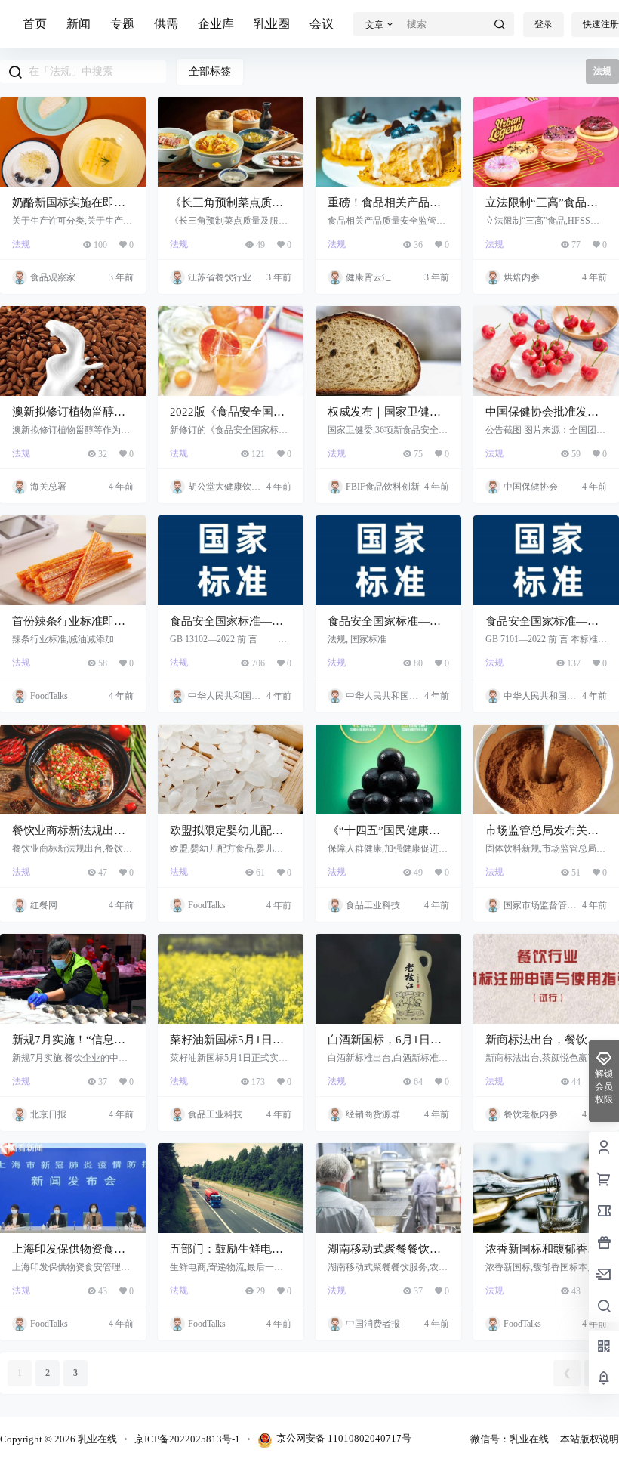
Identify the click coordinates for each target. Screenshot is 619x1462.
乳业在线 (96, 1439)
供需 (166, 23)
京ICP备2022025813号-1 (187, 1439)
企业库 (216, 23)
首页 (35, 23)
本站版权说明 (589, 1439)
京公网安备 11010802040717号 (343, 1438)
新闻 (78, 23)
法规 (21, 244)
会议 (322, 23)
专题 (122, 23)
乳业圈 (272, 23)
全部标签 (210, 71)
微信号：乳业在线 (509, 1439)
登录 (543, 24)
